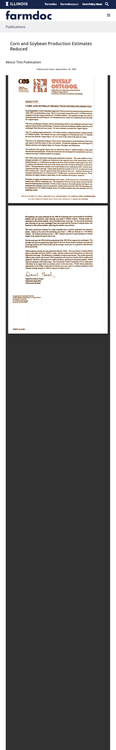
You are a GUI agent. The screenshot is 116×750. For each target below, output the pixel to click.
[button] (108, 15)
